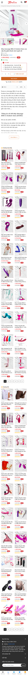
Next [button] (26, 23)
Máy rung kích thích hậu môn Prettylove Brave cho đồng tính (21, 259)
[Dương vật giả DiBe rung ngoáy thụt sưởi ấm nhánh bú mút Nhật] (21, 610)
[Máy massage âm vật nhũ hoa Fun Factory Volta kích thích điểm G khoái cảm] (7, 340)
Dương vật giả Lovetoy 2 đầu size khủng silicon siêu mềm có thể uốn (21, 499)
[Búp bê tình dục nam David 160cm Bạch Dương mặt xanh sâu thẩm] (7, 249)
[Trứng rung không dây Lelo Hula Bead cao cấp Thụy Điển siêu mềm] (7, 317)
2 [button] (13, 36)
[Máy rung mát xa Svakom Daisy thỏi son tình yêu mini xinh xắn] (21, 272)
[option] (3, 41)
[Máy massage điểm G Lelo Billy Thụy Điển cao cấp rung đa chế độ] (21, 226)
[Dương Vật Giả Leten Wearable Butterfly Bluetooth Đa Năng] (7, 562)
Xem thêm (13, 137)
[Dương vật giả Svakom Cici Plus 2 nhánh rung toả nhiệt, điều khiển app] (7, 441)
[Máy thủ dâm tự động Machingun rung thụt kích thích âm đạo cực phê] (7, 538)
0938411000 (15, 82)
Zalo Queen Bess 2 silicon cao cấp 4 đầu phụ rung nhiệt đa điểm (7, 164)
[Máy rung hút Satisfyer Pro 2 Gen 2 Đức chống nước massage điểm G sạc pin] (21, 586)
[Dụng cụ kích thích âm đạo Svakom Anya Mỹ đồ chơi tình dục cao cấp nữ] (21, 363)
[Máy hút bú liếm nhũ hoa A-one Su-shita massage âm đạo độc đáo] (21, 562)
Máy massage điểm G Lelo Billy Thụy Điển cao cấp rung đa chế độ (21, 236)
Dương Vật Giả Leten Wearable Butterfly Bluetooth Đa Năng (6, 571)
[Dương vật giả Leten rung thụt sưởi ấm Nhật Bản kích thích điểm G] (7, 610)
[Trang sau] (22, 381)
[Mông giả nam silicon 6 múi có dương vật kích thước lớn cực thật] (21, 395)
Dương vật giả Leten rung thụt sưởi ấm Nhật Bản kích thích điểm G (7, 619)
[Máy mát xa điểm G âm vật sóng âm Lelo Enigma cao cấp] (7, 226)
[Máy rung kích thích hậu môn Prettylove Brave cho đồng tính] (21, 249)
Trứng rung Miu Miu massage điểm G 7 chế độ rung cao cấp (20, 327)
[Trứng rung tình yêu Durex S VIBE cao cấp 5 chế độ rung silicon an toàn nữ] (21, 202)
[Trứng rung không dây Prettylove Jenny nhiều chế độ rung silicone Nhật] (7, 178)
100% (21, 87)
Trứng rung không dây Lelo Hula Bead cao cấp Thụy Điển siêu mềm (7, 327)
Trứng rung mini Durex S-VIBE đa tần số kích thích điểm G (20, 188)
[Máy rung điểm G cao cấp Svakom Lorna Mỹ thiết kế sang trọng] (21, 340)
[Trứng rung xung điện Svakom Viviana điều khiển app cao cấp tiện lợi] (7, 295)
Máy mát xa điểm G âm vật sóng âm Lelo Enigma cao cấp (7, 236)
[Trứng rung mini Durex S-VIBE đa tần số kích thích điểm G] (21, 178)
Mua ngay (14, 78)
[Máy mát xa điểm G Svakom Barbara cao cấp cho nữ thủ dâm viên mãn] (7, 363)
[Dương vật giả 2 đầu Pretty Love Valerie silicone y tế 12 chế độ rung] (21, 538)
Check (23, 665)
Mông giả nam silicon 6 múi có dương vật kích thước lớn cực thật (20, 404)
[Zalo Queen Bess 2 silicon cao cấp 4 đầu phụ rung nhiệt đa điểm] (7, 156)
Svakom (10, 55)
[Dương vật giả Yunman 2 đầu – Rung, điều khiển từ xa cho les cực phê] (7, 490)
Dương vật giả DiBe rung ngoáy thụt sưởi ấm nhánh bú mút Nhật (20, 619)
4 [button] (16, 36)
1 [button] (11, 36)
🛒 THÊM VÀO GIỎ (19, 74)
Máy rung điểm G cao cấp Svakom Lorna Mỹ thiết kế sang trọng (20, 350)
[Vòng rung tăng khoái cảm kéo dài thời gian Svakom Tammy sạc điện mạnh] (7, 202)
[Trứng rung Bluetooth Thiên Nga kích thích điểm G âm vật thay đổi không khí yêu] (21, 156)
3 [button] (14, 36)
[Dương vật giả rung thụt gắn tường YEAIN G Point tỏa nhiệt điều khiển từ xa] (7, 395)
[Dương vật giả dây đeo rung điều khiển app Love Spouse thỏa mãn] (7, 514)
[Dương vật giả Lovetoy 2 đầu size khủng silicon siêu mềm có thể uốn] (21, 490)
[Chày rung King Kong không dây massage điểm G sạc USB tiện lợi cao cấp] (7, 586)
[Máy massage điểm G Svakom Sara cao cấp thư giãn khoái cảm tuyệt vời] (14, 23)
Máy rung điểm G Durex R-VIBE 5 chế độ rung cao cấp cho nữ (7, 281)
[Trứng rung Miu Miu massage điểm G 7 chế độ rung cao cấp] (21, 317)
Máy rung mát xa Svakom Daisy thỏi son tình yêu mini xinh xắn (20, 281)
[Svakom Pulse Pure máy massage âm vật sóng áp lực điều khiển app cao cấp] (21, 441)
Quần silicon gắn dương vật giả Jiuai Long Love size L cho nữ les (7, 475)
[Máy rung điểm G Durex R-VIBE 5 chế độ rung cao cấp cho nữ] (7, 272)
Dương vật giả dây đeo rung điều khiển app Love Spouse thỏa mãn (7, 523)
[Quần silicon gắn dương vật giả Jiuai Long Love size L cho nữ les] (7, 465)
